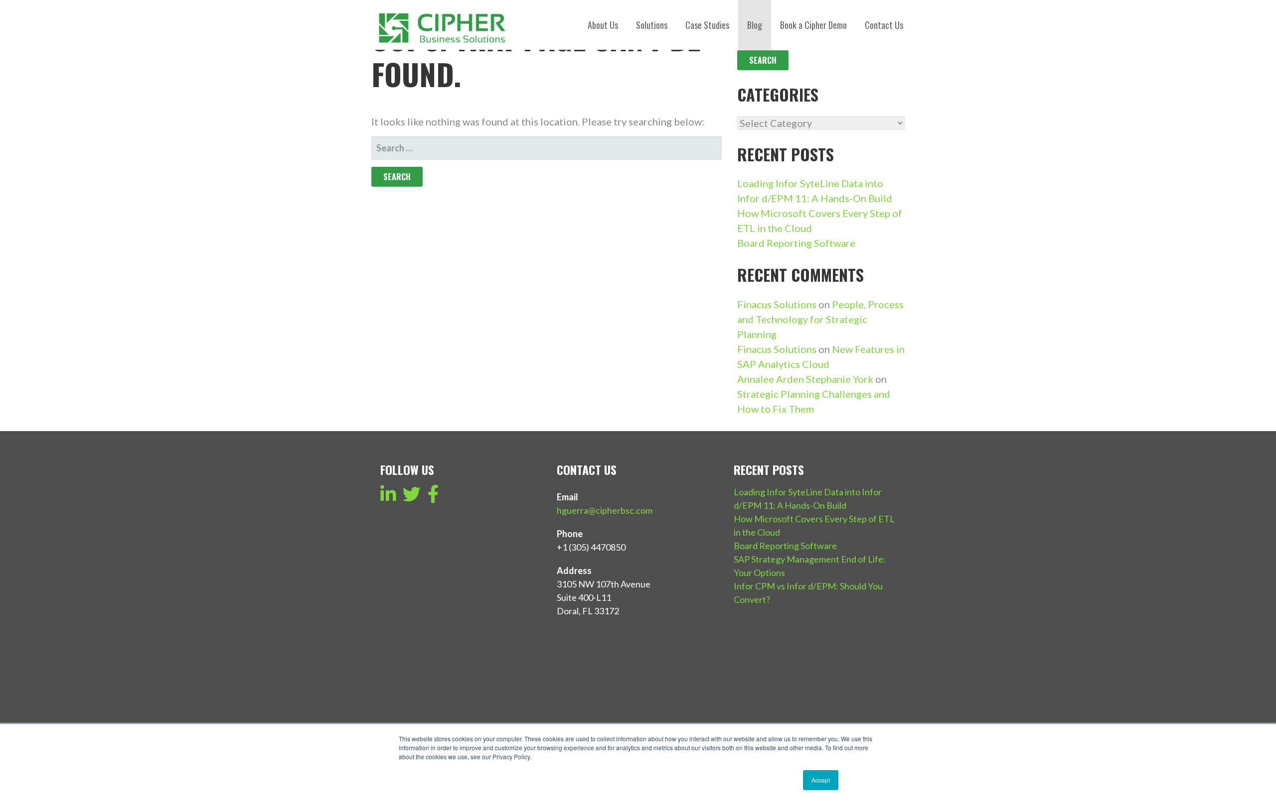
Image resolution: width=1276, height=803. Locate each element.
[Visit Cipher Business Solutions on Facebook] (433, 497)
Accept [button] (820, 780)
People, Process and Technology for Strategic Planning (820, 319)
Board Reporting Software (796, 243)
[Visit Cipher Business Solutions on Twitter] (412, 497)
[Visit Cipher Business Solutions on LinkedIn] (388, 497)
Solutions (651, 24)
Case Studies (707, 24)
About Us (603, 24)
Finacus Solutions (776, 304)
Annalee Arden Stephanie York (805, 379)
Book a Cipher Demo (813, 24)
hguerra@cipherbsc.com (604, 510)
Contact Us (884, 24)
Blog (754, 24)
